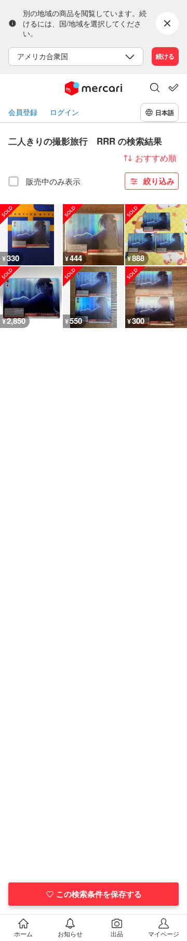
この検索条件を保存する (99, 894)
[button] (154, 88)
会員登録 (22, 112)
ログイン (64, 112)
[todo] (173, 87)
